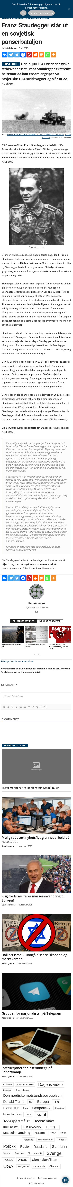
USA (8, 1166)
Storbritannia (35, 1153)
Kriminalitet (10, 1127)
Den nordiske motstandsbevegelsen (32, 1095)
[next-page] (38, 654)
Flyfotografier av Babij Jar (11, 645)
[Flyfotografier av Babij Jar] (13, 634)
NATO (53, 1133)
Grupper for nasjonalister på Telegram (31, 1013)
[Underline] (12, 707)
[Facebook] (23, 54)
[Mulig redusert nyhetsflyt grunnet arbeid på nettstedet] (36, 815)
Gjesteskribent (8, 904)
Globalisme (59, 1108)
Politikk (9, 1146)
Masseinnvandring (16, 1132)
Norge (63, 1133)
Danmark (7, 1090)
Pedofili (62, 1139)
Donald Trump (13, 1102)
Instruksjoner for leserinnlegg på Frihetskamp (27, 1070)
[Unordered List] (24, 707)
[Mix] (41, 54)
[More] (53, 54)
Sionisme (19, 1153)
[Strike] (16, 707)
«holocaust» (39, 1166)
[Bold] (4, 707)
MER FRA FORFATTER (49, 621)
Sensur (6, 1153)
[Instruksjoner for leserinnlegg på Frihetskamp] (36, 1046)
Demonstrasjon (22, 1090)
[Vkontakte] (4, 54)
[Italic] (8, 707)
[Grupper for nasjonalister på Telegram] (36, 991)
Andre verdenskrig (25, 1084)
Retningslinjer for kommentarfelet (17, 661)
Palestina (28, 1139)
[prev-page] (34, 654)
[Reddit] (35, 54)
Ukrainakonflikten (44, 1160)
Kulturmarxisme (32, 1127)
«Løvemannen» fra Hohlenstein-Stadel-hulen (30, 788)
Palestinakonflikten (45, 1139)
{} (41, 706)
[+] (45, 706)
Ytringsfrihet (23, 1166)
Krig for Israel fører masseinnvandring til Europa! (33, 898)
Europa (43, 1102)
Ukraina (22, 1159)
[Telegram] (11, 54)
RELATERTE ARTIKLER (23, 621)
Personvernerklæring (47, 1178)
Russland (40, 1147)
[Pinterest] (29, 54)
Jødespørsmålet (16, 1121)
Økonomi (54, 1166)
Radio (24, 1146)
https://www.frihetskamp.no (36, 607)
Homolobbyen (12, 1114)
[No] (68, 9)
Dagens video (50, 1084)
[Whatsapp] (47, 54)
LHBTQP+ (52, 1127)
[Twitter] (17, 54)
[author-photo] (36, 592)
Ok (23, 13)
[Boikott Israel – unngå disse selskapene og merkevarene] (36, 932)
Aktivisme (7, 1084)
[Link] (37, 707)
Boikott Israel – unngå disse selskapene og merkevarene (34, 957)
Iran (29, 1114)
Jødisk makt (44, 1121)
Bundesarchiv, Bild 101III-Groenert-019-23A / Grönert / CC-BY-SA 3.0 (35, 135)
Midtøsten (40, 1132)
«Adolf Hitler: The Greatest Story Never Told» (58, 646)
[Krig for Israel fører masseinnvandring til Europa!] (36, 874)
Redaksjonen (10, 48)
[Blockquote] (28, 707)
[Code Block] (33, 707)
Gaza (25, 1108)
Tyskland (8, 1159)
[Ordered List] (20, 707)
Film (56, 1101)
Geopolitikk (41, 1108)
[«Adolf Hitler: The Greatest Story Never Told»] (60, 634)
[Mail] (36, 612)
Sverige (54, 1153)
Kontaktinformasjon (25, 1178)
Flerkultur (11, 1108)
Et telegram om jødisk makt (35, 645)
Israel (40, 1114)
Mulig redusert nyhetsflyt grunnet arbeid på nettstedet (35, 839)
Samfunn (59, 1146)
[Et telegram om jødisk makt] (36, 634)
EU (31, 1101)
